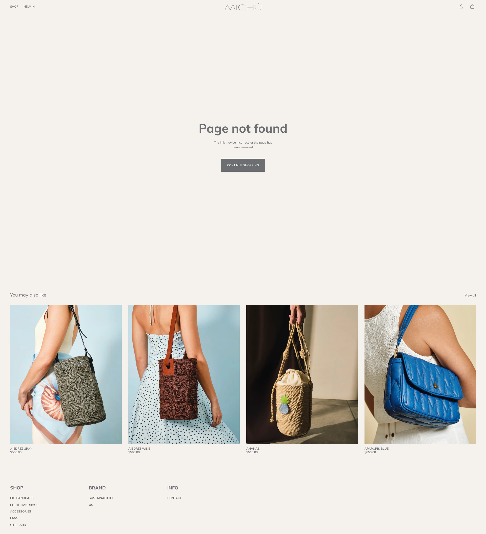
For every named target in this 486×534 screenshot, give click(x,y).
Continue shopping (243, 165)
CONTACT (174, 498)
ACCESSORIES (20, 511)
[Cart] (472, 6)
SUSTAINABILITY (101, 498)
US (91, 504)
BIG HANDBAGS (22, 498)
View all (470, 295)
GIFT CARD (18, 524)
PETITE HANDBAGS (24, 504)
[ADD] (113, 436)
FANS (14, 518)
